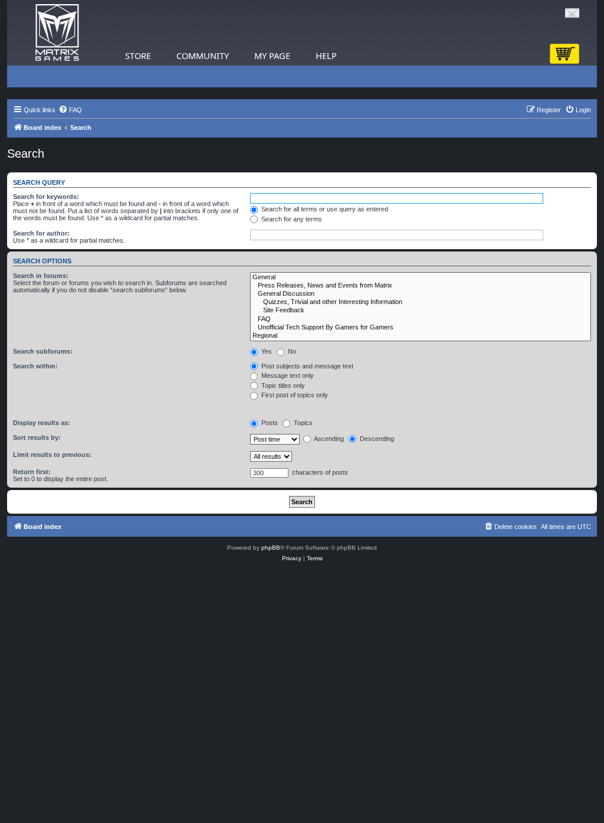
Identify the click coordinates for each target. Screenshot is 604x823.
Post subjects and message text (306, 366)
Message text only (287, 375)
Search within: (35, 366)
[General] (420, 277)
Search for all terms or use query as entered (324, 209)
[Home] (57, 33)
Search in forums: (40, 275)
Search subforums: (43, 351)
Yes (266, 351)
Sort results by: (37, 437)
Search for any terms (291, 219)
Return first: (32, 471)
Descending (376, 438)
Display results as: (41, 422)
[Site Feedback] (420, 310)
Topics (302, 422)
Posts (269, 422)
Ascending (328, 438)
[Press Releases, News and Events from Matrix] (420, 286)
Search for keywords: (46, 196)
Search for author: (41, 233)
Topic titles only (282, 385)
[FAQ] (420, 319)
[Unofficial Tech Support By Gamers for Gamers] (420, 328)
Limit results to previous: (52, 454)
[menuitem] (70, 110)
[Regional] (420, 336)
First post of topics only (294, 395)
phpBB (270, 547)
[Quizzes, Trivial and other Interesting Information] (420, 302)
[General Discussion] (420, 294)
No (291, 351)
